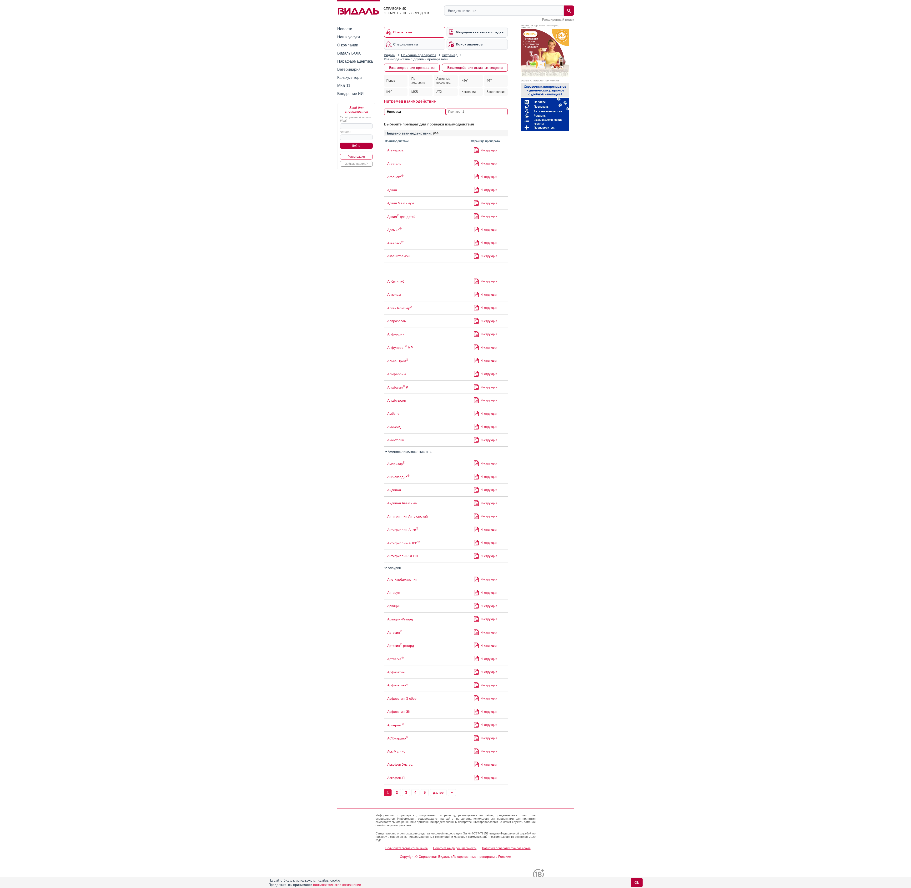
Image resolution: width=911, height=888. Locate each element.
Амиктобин (395, 440)
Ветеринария (349, 69)
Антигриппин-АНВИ (403, 543)
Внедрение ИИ (350, 94)
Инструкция (488, 150)
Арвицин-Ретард (400, 619)
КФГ (389, 92)
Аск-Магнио (396, 751)
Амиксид (394, 427)
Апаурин (394, 568)
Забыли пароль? (356, 163)
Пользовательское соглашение (406, 848)
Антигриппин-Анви (402, 530)
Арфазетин (396, 672)
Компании (469, 92)
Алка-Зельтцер (399, 308)
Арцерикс (395, 725)
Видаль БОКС (349, 53)
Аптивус (393, 592)
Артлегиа (395, 659)
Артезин (394, 632)
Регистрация (356, 156)
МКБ (414, 92)
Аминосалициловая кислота (409, 452)
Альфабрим (396, 374)
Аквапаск (395, 243)
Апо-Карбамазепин (402, 579)
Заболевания (496, 92)
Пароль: (345, 132)
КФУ (465, 80)
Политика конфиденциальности (455, 848)
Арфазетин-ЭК (398, 711)
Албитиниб (395, 281)
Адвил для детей (401, 217)
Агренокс (395, 177)
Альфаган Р (397, 387)
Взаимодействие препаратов (411, 68)
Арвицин (394, 606)
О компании (347, 45)
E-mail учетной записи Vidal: (355, 119)
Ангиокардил (398, 477)
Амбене (393, 413)
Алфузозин (395, 334)
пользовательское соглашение (337, 885)
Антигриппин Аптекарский (407, 516)
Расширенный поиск (558, 19)
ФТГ (489, 80)
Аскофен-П (396, 778)
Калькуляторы (349, 77)
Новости (344, 29)
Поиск (390, 80)
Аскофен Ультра (400, 764)
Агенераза (395, 150)
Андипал (394, 490)
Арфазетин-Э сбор (402, 698)
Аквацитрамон (398, 256)
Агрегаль (394, 163)
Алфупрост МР (400, 347)
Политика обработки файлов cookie (506, 848)
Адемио (394, 230)
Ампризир (396, 464)
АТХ (439, 92)
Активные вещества (443, 81)
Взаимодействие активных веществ (475, 68)
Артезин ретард (400, 646)
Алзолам (394, 294)
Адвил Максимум (400, 203)
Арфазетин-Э (397, 685)
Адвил (392, 190)
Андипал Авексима (402, 503)
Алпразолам (397, 321)
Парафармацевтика (355, 61)
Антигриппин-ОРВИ (402, 556)
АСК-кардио (397, 738)
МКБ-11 (343, 86)
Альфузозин (396, 400)
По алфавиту (418, 81)
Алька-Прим (397, 361)
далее (438, 792)
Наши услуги (348, 37)
